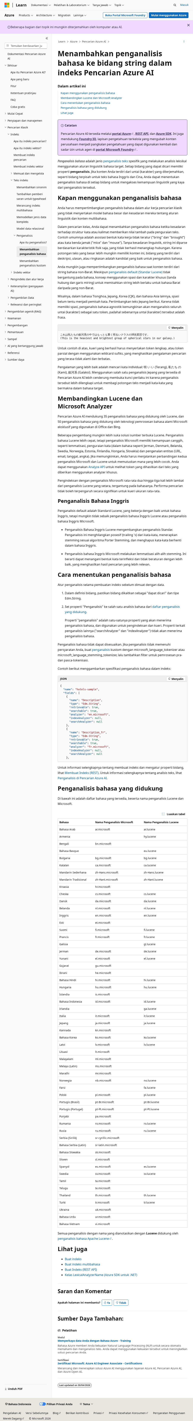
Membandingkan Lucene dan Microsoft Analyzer (91, 98)
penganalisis (101, 650)
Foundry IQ (87, 139)
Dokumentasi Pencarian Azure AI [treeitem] (27, 56)
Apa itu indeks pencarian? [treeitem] (30, 141)
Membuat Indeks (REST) (82, 773)
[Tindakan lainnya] (184, 42)
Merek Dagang (12, 1418)
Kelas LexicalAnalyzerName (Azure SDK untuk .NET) (101, 1275)
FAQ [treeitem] (13, 100)
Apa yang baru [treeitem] (20, 79)
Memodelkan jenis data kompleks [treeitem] (31, 219)
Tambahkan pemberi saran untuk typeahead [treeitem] (31, 196)
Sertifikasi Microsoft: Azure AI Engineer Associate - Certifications (100, 1363)
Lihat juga (67, 113)
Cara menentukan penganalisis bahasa (85, 103)
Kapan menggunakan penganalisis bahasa (88, 93)
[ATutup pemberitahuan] (188, 25)
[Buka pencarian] (175, 5)
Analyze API (96, 467)
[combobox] (26, 46)
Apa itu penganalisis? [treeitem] (33, 242)
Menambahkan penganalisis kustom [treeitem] (33, 263)
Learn (61, 41)
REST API (141, 134)
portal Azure (121, 134)
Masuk (184, 5)
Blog (55, 1413)
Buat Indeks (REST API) (81, 1269)
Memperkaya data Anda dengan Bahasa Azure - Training (94, 1340)
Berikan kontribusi (77, 1413)
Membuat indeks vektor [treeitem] (28, 166)
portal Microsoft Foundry (115, 149)
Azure (73, 41)
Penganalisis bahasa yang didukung (84, 108)
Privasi (97, 1413)
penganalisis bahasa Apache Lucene (83, 1239)
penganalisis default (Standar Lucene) (135, 272)
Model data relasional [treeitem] (30, 228)
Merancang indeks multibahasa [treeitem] (28, 208)
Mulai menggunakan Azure (168, 15)
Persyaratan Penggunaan (169, 1413)
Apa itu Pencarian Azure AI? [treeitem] (28, 72)
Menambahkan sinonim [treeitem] (32, 187)
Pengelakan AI (12, 1413)
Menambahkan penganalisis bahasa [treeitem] (33, 252)
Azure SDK (164, 134)
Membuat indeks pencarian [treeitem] (24, 157)
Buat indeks (73, 1259)
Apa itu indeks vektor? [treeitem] (27, 148)
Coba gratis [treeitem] (18, 107)
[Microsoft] (7, 5)
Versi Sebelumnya (37, 1413)
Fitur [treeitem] (13, 86)
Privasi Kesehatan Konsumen (127, 1413)
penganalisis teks (115, 161)
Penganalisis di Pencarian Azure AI (82, 778)
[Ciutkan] (47, 38)
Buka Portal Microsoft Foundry (125, 15)
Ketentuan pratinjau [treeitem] (23, 93)
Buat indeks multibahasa (82, 1264)
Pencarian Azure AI (94, 41)
